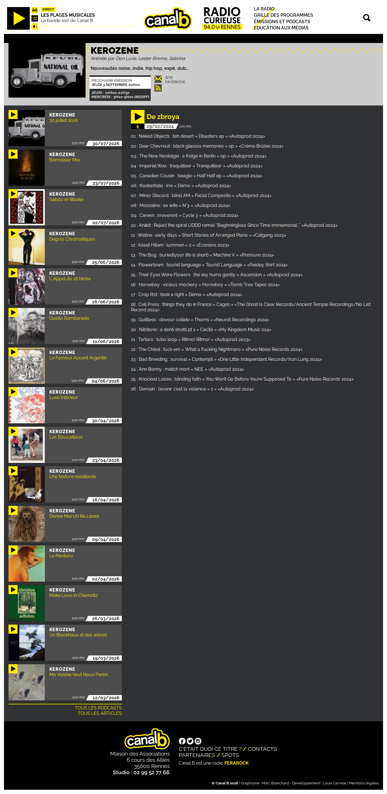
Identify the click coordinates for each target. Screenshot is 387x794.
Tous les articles (100, 713)
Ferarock (236, 763)
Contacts (262, 749)
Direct (48, 9)
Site (169, 77)
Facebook (175, 82)
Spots (230, 755)
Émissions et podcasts (282, 21)
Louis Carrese (334, 783)
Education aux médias (281, 28)
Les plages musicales (68, 15)
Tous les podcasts (98, 708)
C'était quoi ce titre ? (210, 749)
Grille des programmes (283, 15)
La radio (264, 9)
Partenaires (197, 755)
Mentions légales (364, 783)
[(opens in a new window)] (182, 742)
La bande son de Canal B (67, 20)
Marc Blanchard (275, 783)
